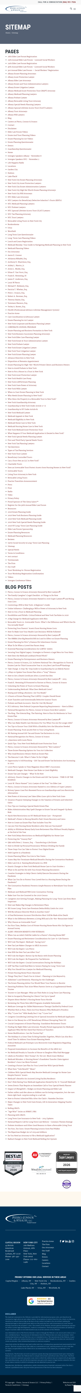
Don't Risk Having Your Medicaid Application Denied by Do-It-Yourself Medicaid (41, 1082)
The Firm (11, 563)
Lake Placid (12, 176)
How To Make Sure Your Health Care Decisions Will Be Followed (34, 631)
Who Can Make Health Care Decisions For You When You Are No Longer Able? (40, 723)
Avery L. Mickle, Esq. (16, 269)
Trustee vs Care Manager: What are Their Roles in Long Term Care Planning (39, 992)
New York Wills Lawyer (17, 388)
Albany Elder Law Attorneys (19, 80)
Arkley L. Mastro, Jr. (16, 265)
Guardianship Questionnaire (19, 149)
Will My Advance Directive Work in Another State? (29, 912)
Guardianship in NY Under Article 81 (23, 409)
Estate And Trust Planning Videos (22, 135)
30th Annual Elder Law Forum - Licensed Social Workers (31, 67)
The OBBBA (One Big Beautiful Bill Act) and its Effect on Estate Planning (38, 638)
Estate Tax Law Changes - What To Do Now (26, 773)
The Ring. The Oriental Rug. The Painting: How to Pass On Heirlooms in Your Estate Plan (40, 715)
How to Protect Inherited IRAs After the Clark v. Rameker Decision (35, 1098)
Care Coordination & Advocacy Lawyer (24, 317)
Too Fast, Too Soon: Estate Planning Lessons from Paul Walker (34, 1128)
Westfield (12, 231)
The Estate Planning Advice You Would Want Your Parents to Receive (36, 983)
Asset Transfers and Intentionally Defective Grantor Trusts (32, 699)
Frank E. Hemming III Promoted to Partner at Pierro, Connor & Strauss (37, 682)
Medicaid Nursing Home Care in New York (25, 426)
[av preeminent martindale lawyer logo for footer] (41, 1155)
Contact (11, 125)
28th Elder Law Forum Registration (22, 56)
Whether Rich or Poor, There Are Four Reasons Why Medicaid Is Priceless (38, 1010)
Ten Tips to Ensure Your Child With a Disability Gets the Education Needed (39, 726)
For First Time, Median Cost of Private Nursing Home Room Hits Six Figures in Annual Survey (40, 927)
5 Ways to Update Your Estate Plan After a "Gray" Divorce (32, 672)
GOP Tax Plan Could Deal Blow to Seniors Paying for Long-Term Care (36, 966)
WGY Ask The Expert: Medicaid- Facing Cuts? (26, 942)
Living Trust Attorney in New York (22, 474)
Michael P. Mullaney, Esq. (18, 286)
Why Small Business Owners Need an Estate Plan (28, 754)
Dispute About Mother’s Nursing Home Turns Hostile (30, 999)
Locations (12, 166)
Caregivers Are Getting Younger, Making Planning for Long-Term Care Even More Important (42, 900)
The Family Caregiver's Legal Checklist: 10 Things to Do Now (33, 595)
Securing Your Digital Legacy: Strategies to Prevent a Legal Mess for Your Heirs (40, 652)
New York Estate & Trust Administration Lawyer (28, 341)
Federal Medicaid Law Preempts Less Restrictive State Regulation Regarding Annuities (39, 1044)
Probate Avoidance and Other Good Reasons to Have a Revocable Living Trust (40, 1125)
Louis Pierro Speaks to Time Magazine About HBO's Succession (34, 767)
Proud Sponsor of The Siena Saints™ (23, 501)
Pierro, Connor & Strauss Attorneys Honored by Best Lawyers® (34, 592)
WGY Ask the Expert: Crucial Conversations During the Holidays (34, 962)
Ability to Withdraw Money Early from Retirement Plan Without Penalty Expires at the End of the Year (41, 831)
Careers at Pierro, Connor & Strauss (22, 121)
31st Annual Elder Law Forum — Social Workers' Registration (33, 70)
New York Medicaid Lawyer (19, 412)
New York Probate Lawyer (18, 344)
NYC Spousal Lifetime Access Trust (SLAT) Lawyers (29, 210)
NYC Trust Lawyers (15, 217)
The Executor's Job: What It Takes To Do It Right (28, 757)
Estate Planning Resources (19, 532)
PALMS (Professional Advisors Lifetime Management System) (33, 310)
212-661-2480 (30, 1261)
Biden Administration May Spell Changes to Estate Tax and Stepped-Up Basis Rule (40, 811)
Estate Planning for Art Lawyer (20, 320)
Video (10, 495)
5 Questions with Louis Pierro (20, 740)
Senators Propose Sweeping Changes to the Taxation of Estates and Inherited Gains (40, 801)
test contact (13, 556)
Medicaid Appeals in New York (20, 416)
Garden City (13, 169)
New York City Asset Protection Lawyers (24, 183)
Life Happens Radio (16, 162)
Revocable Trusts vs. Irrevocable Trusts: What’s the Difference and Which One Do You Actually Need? (41, 623)
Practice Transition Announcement (22, 481)
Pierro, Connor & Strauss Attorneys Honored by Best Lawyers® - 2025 (37, 679)
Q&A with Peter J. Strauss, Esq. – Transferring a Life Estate (32, 842)
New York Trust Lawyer (17, 453)
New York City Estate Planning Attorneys (25, 180)
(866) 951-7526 (69, 2)
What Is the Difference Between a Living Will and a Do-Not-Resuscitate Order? (41, 918)
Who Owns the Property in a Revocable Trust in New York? (32, 399)
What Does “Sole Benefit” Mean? (21, 1069)
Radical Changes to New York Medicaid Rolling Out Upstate (32, 1139)
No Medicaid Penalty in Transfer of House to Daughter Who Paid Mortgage (38, 1052)
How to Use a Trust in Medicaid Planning (24, 612)
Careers (45, 1260)
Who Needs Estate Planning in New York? (25, 395)
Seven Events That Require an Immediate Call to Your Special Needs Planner (39, 1085)
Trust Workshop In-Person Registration (24, 570)
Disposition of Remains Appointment (23, 361)
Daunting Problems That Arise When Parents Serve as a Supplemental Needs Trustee (40, 988)
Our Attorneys (14, 251)
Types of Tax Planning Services (20, 450)
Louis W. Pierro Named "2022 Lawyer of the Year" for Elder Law (34, 783)
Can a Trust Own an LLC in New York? (23, 460)
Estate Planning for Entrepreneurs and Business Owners (31, 659)
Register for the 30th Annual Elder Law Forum (27, 505)
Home (10, 152)
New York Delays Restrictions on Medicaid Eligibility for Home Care (36, 835)
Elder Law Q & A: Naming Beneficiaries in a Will (27, 863)
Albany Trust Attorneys (17, 111)
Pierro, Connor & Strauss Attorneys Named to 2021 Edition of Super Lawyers (40, 786)
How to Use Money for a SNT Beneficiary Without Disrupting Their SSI (37, 1020)
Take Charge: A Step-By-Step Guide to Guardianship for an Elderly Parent (39, 669)
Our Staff (11, 567)
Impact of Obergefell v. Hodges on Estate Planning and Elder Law (35, 1089)
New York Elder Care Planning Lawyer (23, 337)
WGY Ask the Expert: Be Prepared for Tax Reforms (29, 959)
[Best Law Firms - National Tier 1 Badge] (13, 1164)
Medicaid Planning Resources (20, 536)
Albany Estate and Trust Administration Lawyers (28, 84)
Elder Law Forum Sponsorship (20, 529)
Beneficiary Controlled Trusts (20, 457)
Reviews (11, 539)
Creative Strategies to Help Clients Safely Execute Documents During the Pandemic (38, 875)
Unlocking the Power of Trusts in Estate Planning (28, 686)
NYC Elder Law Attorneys (18, 197)
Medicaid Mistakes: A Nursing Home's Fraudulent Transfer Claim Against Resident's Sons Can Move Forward (38, 1061)
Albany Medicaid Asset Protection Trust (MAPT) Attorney (31, 91)
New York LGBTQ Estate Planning (22, 382)
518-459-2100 (12, 1258)
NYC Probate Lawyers (17, 207)
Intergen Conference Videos (19, 580)
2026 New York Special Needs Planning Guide (27, 522)
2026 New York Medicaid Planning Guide (25, 519)
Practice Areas (14, 313)
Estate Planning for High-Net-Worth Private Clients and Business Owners (39, 365)
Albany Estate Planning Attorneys (22, 73)
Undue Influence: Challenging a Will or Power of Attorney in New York (37, 608)
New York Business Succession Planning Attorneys (29, 334)
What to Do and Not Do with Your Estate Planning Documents (33, 870)
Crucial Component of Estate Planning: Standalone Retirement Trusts (37, 1023)
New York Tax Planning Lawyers (21, 443)
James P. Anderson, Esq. (18, 279)
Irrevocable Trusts (15, 471)
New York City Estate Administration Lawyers (27, 186)
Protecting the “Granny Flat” (20, 839)
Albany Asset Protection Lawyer (21, 77)
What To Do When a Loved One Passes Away (26, 645)
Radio (10, 491)
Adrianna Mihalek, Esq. (17, 258)
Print (10, 488)
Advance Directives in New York (21, 358)
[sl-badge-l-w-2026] (66, 1163)
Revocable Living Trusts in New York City (25, 221)
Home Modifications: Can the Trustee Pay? (25, 1033)
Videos (10, 577)
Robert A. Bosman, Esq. (18, 296)
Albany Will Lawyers (16, 114)
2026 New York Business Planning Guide (24, 515)
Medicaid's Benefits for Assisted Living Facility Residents (31, 1078)
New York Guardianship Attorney (22, 402)
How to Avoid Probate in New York (22, 368)
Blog (9, 118)
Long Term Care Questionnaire (20, 234)
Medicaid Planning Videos (18, 248)
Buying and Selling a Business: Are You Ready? (27, 693)
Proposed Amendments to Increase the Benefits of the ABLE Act (35, 1049)
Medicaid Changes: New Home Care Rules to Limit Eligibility (33, 770)
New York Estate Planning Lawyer (22, 354)
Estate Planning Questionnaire (20, 142)
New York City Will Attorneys (20, 193)
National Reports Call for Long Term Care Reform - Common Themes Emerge (40, 1122)
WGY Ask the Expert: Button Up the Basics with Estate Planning (34, 955)
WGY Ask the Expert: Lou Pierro (21, 949)
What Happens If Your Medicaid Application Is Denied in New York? (36, 433)
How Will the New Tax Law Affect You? (24, 952)
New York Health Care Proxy (19, 378)
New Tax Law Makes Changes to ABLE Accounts (27, 945)
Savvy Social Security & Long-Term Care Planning (28, 543)
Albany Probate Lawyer (17, 97)
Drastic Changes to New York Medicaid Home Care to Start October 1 (36, 866)
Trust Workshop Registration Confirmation (26, 573)
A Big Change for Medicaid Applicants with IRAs (28, 618)
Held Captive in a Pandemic (19, 852)
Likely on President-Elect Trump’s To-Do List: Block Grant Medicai (36, 1056)
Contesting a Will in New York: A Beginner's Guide (29, 605)
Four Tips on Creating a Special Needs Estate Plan (28, 806)
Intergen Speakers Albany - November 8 (24, 156)
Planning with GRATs (16, 1115)
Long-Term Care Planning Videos (22, 238)
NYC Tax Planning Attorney (19, 214)
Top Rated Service (45, 1301)
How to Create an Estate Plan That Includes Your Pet (29, 822)
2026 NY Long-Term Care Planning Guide (25, 525)
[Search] (70, 9)
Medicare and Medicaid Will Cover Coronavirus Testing (30, 892)
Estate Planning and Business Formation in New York (30, 330)
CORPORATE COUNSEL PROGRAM (22, 327)
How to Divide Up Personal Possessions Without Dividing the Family (36, 846)
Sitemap (18, 27)
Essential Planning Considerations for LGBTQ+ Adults (30, 649)
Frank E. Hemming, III (17, 275)
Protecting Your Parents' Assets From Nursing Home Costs (32, 628)
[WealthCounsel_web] (41, 1170)
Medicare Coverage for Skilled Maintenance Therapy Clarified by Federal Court (40, 1006)
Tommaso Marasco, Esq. (18, 303)
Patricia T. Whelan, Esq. (18, 289)
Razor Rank (71, 1385)
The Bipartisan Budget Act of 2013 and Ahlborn (27, 1132)
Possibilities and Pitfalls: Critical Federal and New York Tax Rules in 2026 (38, 615)
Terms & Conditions (16, 553)
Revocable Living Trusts (17, 477)
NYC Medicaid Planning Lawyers (21, 203)
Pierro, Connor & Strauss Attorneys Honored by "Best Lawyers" (34, 747)
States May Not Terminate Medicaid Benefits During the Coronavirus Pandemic (41, 859)
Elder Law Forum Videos (18, 132)
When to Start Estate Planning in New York (26, 392)
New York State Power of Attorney (22, 385)
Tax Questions (14, 447)
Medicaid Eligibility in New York (21, 419)
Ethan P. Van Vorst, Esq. (18, 272)
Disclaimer (12, 128)
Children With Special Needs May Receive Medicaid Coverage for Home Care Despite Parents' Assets (39, 1074)
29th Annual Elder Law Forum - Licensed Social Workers (31, 60)
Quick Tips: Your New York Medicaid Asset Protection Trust (32, 743)
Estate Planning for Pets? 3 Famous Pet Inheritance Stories (32, 642)
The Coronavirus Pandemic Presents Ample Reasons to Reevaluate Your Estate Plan (40, 887)
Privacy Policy (13, 498)
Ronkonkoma (13, 224)
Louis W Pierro (14, 282)
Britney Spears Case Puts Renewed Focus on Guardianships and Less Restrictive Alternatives (41, 792)
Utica (10, 227)
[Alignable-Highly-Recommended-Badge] (66, 1184)
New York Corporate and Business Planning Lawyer (29, 323)
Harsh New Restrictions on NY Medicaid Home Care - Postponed (34, 815)
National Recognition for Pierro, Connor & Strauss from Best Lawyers (37, 710)
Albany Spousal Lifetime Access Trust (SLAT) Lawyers (30, 108)
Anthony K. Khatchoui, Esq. (19, 262)
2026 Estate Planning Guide (19, 512)
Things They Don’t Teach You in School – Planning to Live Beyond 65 (36, 976)
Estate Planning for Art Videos (20, 138)
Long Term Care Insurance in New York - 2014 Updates (30, 1118)
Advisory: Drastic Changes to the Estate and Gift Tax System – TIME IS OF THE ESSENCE (40, 778)
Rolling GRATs (14, 1108)
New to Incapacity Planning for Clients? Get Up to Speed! (31, 996)
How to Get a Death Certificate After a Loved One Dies (30, 675)
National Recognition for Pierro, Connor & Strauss (29, 736)
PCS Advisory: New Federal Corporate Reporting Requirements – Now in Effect (40, 706)
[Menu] (75, 9)
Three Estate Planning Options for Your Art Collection (30, 750)
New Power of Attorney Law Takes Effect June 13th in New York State (36, 796)
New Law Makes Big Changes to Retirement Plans (28, 905)
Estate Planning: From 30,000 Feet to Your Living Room (31, 730)
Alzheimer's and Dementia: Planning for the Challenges (31, 979)
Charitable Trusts (15, 464)
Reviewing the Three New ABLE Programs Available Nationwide (34, 1003)
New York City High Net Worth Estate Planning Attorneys (32, 190)
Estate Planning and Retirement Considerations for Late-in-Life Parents (38, 938)
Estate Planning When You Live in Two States (26, 856)
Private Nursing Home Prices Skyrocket (24, 973)
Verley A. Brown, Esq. (17, 306)
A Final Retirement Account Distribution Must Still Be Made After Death (38, 915)
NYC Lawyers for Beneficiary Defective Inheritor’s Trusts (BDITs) (35, 200)
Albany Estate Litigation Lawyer (21, 87)
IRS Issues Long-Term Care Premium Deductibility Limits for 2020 (35, 908)
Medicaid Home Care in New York (22, 423)
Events (10, 145)
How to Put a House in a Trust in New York (25, 371)
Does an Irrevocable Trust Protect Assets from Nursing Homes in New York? (39, 467)
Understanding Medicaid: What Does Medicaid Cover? (30, 689)
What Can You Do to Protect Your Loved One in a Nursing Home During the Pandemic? (39, 881)
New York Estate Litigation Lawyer (22, 347)
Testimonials (13, 560)
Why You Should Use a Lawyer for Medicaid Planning (30, 969)
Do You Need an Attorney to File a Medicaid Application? (31, 1135)
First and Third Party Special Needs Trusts (25, 440)
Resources (12, 508)
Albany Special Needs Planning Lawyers (24, 104)
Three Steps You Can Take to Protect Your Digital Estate (31, 849)
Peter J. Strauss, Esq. (16, 293)
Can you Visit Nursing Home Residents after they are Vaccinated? (35, 826)
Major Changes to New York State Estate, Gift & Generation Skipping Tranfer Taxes (40, 1103)
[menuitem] (70, 9)
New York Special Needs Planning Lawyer (25, 436)
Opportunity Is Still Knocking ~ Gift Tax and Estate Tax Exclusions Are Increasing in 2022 (41, 762)
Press (10, 484)
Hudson (11, 173)
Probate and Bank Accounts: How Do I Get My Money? (30, 703)
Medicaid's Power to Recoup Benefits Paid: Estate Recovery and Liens (36, 819)
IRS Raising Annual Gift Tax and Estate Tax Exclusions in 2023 (33, 733)
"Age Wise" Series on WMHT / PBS (22, 1111)
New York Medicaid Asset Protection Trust (25, 430)
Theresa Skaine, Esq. (16, 299)
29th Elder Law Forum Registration (22, 63)
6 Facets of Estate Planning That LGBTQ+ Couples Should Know (34, 696)
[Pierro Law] (16, 9)
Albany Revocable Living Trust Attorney (24, 101)
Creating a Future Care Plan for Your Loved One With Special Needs (36, 1065)
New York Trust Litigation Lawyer (22, 351)
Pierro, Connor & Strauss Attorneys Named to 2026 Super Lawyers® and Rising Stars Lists (41, 600)
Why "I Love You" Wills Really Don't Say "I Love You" (30, 1013)
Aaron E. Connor (15, 255)
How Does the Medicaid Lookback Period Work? (27, 655)
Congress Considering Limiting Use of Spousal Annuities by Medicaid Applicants (41, 1016)
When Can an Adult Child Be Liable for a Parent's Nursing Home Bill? (36, 935)
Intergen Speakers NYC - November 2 (23, 159)
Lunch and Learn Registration (20, 241)
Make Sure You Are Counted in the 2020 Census (28, 895)
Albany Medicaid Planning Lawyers (22, 94)
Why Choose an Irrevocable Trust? (22, 922)
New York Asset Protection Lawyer (22, 375)
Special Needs (13, 549)
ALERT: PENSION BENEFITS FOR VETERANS (26, 931)
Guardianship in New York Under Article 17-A (27, 406)
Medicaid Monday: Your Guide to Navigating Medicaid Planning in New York (39, 245)
